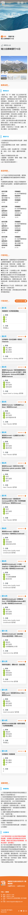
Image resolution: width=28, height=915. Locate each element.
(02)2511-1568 (10, 894)
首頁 (4, 36)
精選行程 (11, 36)
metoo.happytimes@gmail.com (14, 901)
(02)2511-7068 (10, 896)
